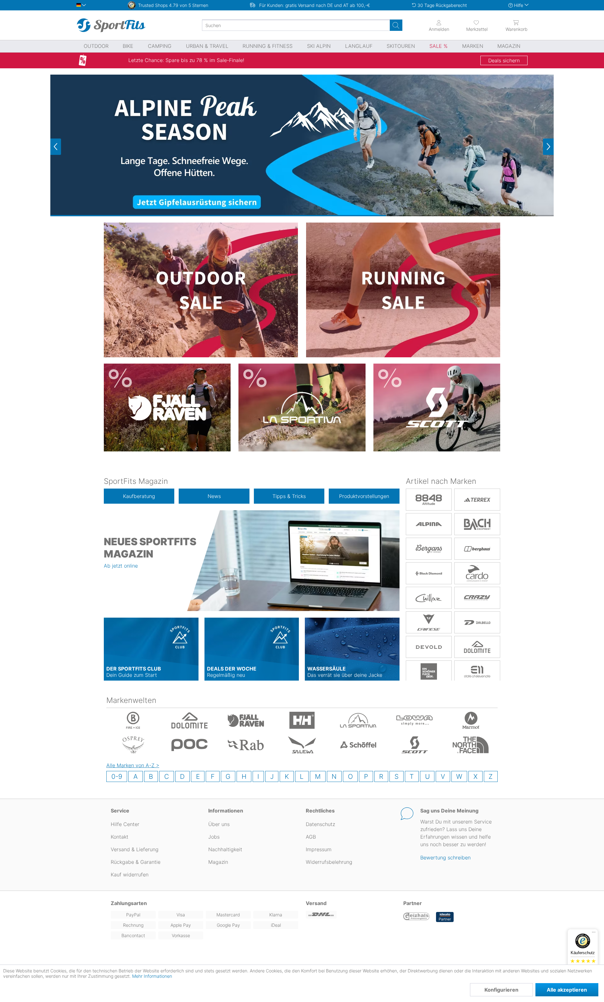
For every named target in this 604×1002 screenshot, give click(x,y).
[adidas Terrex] (477, 499)
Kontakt (119, 837)
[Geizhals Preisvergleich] (416, 917)
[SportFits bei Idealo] (445, 917)
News (214, 496)
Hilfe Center (125, 824)
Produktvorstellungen (364, 496)
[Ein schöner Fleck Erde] (428, 671)
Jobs (214, 837)
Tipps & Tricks (289, 496)
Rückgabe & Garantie (135, 862)
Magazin (218, 862)
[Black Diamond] (428, 573)
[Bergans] (428, 548)
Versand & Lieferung (135, 849)
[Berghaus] (477, 548)
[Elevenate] (477, 671)
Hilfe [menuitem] (518, 5)
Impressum (319, 849)
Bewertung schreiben (445, 857)
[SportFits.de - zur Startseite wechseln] (111, 25)
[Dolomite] (477, 647)
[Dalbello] (477, 622)
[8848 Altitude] (428, 499)
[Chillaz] (428, 598)
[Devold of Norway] (428, 647)
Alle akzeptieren (567, 990)
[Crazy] (477, 598)
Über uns (219, 824)
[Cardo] (477, 573)
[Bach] (477, 524)
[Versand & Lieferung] (351, 915)
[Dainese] (428, 622)
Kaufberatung (139, 496)
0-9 (116, 776)
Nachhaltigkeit (225, 849)
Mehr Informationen (152, 976)
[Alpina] (428, 524)
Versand (316, 903)
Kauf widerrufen (129, 874)
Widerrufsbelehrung (329, 862)
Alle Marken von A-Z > (132, 765)
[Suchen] (396, 25)
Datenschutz (320, 824)
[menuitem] (471, 25)
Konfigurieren (501, 990)
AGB (311, 837)
